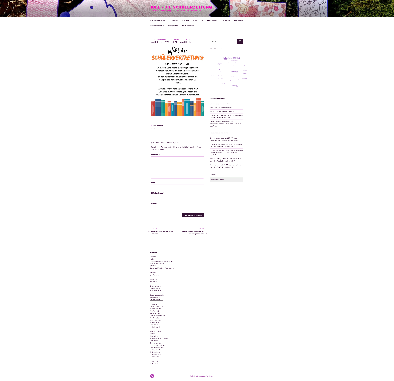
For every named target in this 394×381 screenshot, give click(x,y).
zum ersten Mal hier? (157, 21)
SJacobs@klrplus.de (156, 299)
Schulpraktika (173, 26)
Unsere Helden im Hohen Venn (220, 104)
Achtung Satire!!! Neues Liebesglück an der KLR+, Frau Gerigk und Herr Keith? (226, 152)
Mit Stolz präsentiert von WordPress (201, 376)
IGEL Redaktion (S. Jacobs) (181, 39)
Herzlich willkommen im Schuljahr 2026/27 (224, 111)
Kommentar (156, 154)
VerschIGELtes (198, 21)
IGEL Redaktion (212, 21)
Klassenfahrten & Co (157, 26)
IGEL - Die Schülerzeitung (181, 7)
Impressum (226, 21)
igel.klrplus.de (154, 275)
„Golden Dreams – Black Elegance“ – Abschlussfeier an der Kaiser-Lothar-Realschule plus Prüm (225, 124)
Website (154, 204)
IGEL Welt (185, 21)
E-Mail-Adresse (157, 193)
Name (153, 182)
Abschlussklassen (188, 26)
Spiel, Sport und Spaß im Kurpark (221, 107)
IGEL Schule (172, 21)
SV (154, 128)
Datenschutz (238, 21)
